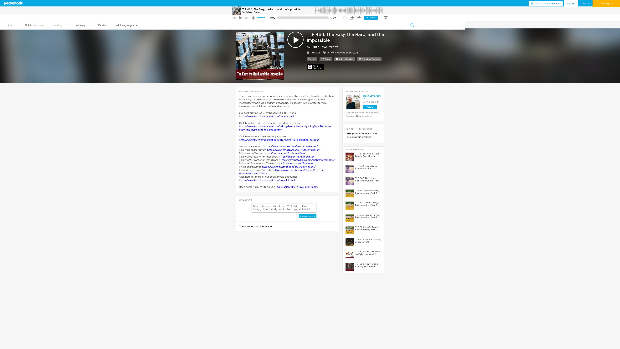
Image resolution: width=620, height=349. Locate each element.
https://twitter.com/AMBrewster (295, 163)
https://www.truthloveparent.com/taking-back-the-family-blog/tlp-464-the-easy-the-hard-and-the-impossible (285, 128)
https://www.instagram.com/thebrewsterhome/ (307, 160)
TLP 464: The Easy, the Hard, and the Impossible (271, 9)
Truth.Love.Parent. (251, 12)
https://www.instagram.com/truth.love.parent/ (294, 150)
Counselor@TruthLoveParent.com (297, 187)
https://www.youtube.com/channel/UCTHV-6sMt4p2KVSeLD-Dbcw (281, 171)
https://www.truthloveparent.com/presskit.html (267, 180)
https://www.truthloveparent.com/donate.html (266, 116)
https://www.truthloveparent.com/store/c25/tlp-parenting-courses (279, 140)
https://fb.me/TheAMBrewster (296, 156)
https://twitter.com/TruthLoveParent (285, 153)
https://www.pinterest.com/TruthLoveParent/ (289, 166)
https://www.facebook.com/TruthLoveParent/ (291, 146)
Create (585, 3)
